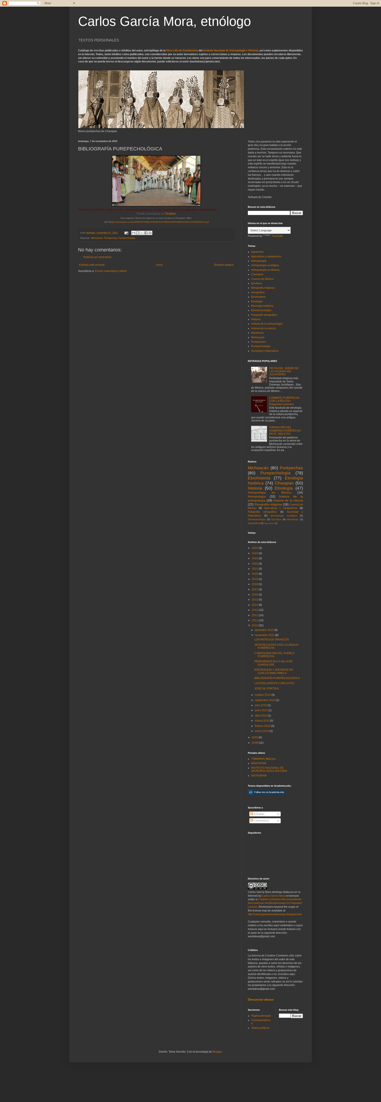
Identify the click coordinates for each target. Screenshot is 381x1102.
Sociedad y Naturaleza (264, 350)
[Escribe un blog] (137, 233)
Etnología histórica (262, 305)
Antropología (259, 260)
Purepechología (126, 238)
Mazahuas (257, 332)
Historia (255, 319)
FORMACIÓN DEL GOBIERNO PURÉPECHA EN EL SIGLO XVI (285, 430)
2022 (255, 563)
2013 (255, 610)
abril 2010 (261, 715)
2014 (255, 604)
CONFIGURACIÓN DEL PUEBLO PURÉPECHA (274, 655)
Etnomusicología (261, 310)
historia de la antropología (266, 323)
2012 (255, 615)
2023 (255, 558)
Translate (277, 236)
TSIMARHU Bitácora (263, 758)
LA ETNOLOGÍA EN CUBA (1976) (274, 683)
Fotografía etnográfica (264, 314)
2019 (255, 579)
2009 (255, 737)
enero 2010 (262, 731)
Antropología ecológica (265, 265)
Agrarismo (257, 251)
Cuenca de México (262, 279)
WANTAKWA (258, 763)
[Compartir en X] (142, 233)
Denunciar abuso (261, 999)
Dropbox (170, 213)
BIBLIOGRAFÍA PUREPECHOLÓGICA (277, 678)
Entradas (258, 814)
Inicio (159, 264)
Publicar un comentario (97, 257)
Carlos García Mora (273, 895)
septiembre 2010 (265, 700)
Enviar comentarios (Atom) (111, 271)
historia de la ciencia (263, 328)
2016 (255, 594)
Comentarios (261, 820)
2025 (255, 548)
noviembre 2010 (265, 635)
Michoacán (97, 238)
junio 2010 (261, 710)
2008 (255, 742)
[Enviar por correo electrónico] (133, 233)
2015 (255, 599)
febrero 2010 (263, 726)
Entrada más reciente (92, 264)
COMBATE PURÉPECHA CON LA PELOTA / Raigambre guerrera (284, 401)
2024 (255, 553)
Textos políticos (260, 1027)
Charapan (257, 274)
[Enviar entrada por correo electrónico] (126, 232)
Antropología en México (265, 269)
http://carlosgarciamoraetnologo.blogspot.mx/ (275, 914)
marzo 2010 (262, 720)
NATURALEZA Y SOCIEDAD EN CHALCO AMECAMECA (273, 671)
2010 (255, 625)
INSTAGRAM (259, 775)
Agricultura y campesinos (266, 256)
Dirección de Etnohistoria (182, 50)
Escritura (256, 283)
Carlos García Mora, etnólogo (164, 21)
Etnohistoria (258, 296)
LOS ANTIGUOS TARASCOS (271, 639)
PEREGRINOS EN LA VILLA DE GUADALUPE (273, 663)
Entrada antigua (223, 264)
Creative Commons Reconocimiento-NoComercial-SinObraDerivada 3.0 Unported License (275, 903)
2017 (255, 589)
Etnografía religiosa (263, 287)
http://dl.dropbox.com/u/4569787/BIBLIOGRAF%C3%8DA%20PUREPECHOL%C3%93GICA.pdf (160, 222)
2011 (255, 620)
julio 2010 (261, 705)
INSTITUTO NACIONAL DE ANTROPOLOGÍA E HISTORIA (269, 769)
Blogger (217, 1051)
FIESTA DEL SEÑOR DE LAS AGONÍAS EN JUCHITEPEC (283, 371)
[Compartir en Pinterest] (150, 233)
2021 (255, 568)
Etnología (257, 301)
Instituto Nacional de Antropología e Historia (230, 50)
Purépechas (110, 238)
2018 (255, 584)
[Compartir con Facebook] (146, 233)
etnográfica (258, 292)
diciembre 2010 (264, 630)
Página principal (261, 1015)
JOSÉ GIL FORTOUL (266, 688)
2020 (255, 573)
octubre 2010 (263, 694)
